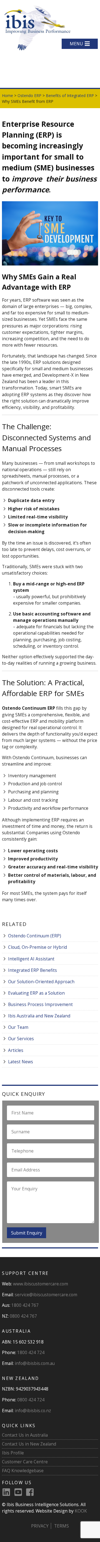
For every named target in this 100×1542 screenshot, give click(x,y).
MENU (76, 44)
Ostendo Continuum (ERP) (34, 936)
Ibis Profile (13, 1453)
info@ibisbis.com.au (35, 1363)
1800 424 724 (30, 1352)
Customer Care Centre (25, 1462)
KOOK (81, 1511)
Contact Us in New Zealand (29, 1444)
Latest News (20, 1062)
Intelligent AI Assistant (31, 959)
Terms (61, 1526)
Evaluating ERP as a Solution (36, 993)
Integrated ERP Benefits (32, 970)
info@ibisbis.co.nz (33, 1410)
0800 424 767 (23, 1316)
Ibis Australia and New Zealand (39, 1016)
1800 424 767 (25, 1305)
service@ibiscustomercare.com (46, 1295)
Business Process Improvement (40, 1004)
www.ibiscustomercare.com (40, 1284)
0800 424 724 (30, 1400)
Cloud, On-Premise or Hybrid (37, 947)
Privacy (40, 1526)
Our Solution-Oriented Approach (41, 982)
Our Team (18, 1027)
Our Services (21, 1039)
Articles (15, 1050)
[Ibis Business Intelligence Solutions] (36, 27)
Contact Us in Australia (25, 1435)
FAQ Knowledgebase (23, 1470)
